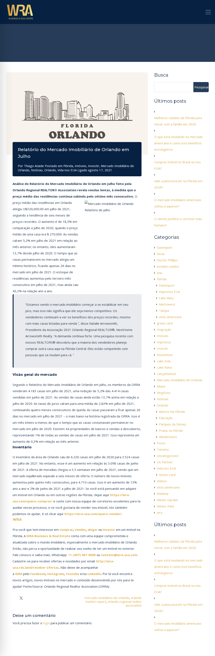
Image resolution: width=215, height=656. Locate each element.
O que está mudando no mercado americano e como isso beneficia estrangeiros (178, 143)
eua (159, 273)
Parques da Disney (172, 424)
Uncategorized (167, 456)
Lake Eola (163, 361)
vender (80, 529)
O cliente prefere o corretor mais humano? (178, 222)
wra (159, 512)
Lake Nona (164, 367)
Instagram (55, 574)
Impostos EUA (169, 291)
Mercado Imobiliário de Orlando (179, 380)
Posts (161, 443)
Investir (93, 166)
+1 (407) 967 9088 (82, 555)
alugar (93, 529)
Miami (161, 386)
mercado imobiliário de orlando (107, 598)
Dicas (161, 254)
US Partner (165, 462)
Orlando (50, 170)
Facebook (38, 574)
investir (109, 529)
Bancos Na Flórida (172, 411)
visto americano (170, 317)
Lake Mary (166, 298)
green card (165, 323)
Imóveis (80, 166)
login (46, 623)
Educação (166, 418)
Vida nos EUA (67, 170)
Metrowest (167, 304)
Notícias (37, 170)
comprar (66, 529)
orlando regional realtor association (125, 603)
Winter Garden (167, 500)
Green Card (167, 475)
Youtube (73, 574)
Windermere (168, 437)
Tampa (164, 310)
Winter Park (165, 506)
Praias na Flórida (171, 430)
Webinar (163, 493)
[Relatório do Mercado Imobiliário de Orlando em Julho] (77, 113)
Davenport (164, 247)
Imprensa (164, 342)
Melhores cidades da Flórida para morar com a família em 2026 (178, 121)
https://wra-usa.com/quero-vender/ (93, 514)
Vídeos (162, 481)
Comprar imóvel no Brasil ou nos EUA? (177, 165)
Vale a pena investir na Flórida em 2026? (178, 184)
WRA (17, 519)
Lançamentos (166, 374)
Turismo (163, 449)
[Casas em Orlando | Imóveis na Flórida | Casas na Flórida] (20, 19)
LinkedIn (94, 574)
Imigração (164, 329)
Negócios (163, 392)
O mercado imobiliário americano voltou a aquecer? (177, 203)
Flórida (68, 166)
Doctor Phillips (167, 260)
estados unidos (168, 266)
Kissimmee (165, 355)
